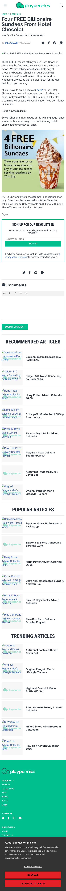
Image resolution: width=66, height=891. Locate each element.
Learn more (26, 858)
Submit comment (15, 326)
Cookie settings (33, 866)
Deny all (33, 875)
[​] (33, 308)
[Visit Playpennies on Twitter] (3, 818)
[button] (4, 293)
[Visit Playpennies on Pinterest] (13, 818)
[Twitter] (43, 43)
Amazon (6, 784)
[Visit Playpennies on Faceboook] (8, 818)
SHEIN (4, 804)
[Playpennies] (33, 5)
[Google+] (61, 43)
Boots (5, 800)
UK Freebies (15, 14)
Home (4, 14)
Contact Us (7, 835)
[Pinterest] (54, 43)
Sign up (33, 243)
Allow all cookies (33, 883)
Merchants (8, 780)
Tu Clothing (8, 788)
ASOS (4, 792)
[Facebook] (48, 43)
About (5, 831)
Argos (5, 796)
